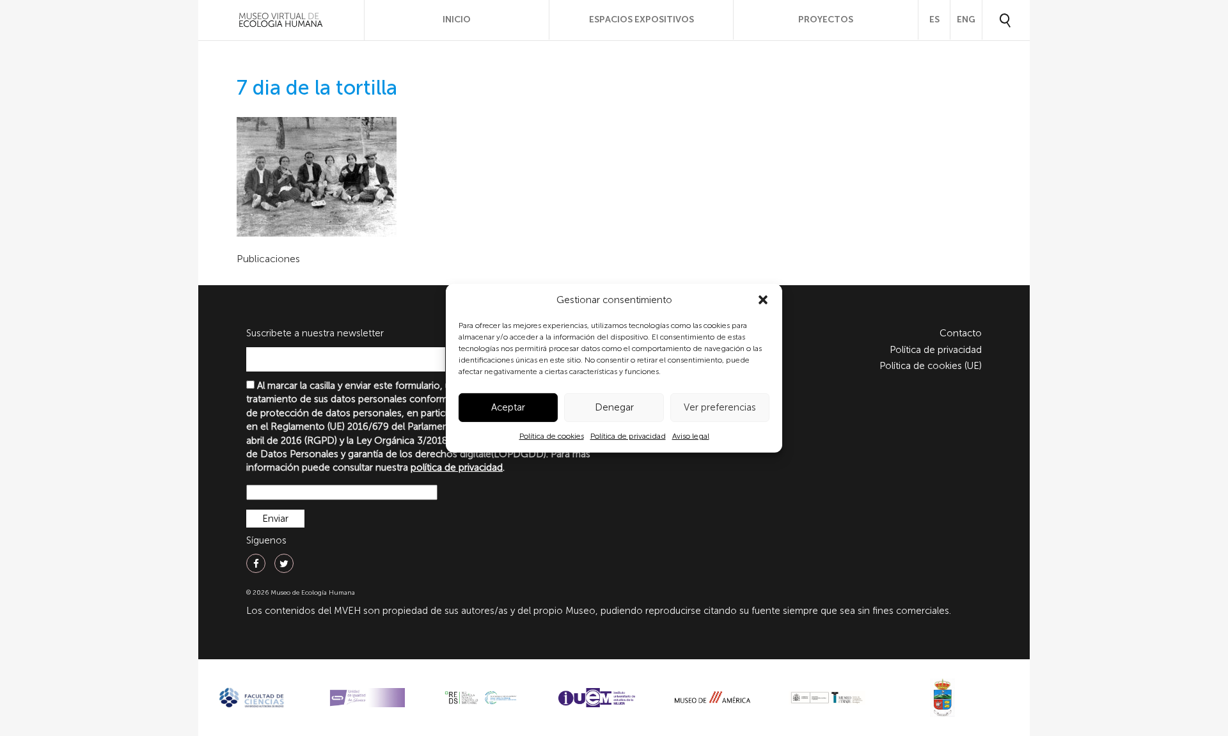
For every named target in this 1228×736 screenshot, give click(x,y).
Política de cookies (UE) (930, 366)
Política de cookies (551, 436)
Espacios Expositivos (641, 19)
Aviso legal (690, 436)
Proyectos (825, 19)
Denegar (614, 407)
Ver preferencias (720, 407)
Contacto (961, 333)
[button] (763, 300)
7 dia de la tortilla (317, 87)
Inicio (457, 19)
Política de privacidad (628, 436)
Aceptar (508, 407)
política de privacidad (457, 467)
